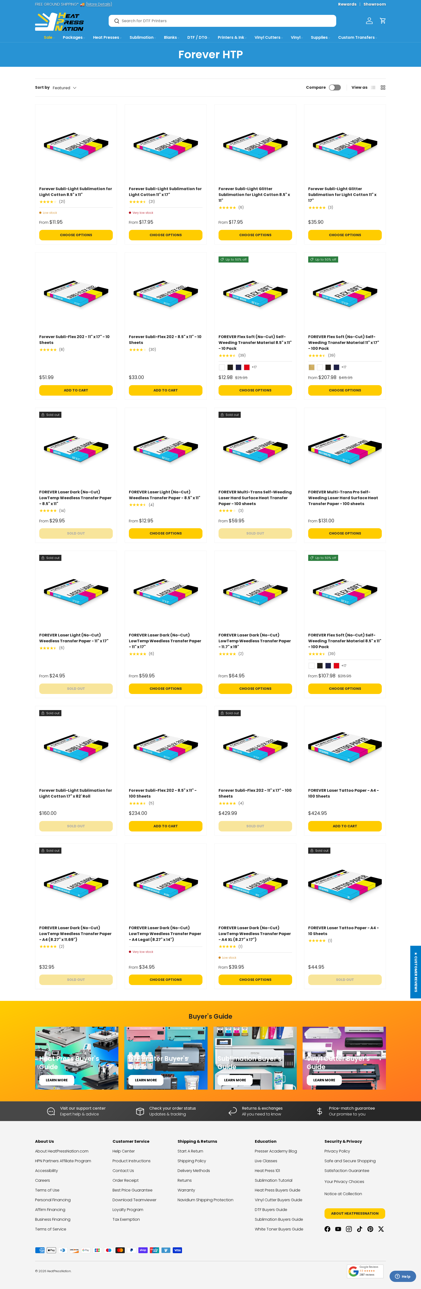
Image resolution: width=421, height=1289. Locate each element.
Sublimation (141, 37)
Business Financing (52, 1219)
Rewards (347, 4)
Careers (42, 1180)
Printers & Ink (231, 37)
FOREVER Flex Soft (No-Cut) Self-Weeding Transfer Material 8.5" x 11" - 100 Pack (344, 641)
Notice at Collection (343, 1194)
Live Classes (266, 1161)
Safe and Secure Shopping (350, 1161)
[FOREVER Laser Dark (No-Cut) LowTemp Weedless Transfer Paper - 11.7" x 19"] (255, 591)
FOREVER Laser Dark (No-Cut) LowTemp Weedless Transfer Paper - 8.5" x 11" (75, 498)
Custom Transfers (356, 37)
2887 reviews (367, 1275)
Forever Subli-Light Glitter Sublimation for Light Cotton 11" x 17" (342, 194)
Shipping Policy (192, 1161)
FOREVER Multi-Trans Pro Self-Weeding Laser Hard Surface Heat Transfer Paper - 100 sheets (343, 498)
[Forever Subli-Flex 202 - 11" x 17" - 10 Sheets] (76, 293)
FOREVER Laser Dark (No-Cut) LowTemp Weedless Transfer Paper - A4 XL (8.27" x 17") (255, 933)
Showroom (375, 4)
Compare (316, 87)
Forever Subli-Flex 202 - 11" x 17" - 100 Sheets (255, 793)
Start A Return (190, 1151)
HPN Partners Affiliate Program (63, 1161)
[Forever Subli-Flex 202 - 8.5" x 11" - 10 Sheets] (165, 293)
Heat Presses (106, 37)
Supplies (319, 37)
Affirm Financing (50, 1209)
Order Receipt (126, 1180)
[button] (383, 20)
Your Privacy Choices (344, 1181)
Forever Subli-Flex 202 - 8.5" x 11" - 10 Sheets (165, 339)
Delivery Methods (194, 1170)
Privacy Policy (337, 1151)
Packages (73, 37)
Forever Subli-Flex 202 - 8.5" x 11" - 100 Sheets (163, 793)
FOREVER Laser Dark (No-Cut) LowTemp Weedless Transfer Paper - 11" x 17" (165, 641)
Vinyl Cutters (267, 37)
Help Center (124, 1151)
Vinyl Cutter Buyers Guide (278, 1200)
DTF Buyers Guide (271, 1209)
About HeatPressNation (355, 1213)
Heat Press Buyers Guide (277, 1190)
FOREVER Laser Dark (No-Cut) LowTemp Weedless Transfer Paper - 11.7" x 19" (255, 641)
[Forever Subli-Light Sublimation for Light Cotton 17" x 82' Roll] (76, 747)
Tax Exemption (126, 1219)
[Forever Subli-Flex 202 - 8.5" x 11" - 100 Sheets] (165, 747)
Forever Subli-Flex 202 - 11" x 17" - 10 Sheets (74, 339)
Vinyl (295, 37)
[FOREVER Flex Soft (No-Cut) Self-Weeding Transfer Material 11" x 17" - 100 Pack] (345, 293)
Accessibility (46, 1170)
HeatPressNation (59, 1271)
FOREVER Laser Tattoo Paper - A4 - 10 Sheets (343, 931)
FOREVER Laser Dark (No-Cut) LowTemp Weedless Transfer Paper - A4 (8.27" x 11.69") (75, 933)
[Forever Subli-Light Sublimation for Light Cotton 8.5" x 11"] (76, 145)
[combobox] (222, 21)
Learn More (57, 1080)
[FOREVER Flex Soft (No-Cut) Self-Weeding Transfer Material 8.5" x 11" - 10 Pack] (255, 293)
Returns (185, 1180)
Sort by (42, 87)
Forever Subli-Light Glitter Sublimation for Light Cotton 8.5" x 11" (254, 194)
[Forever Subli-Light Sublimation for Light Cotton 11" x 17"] (165, 145)
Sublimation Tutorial (273, 1180)
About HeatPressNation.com (61, 1151)
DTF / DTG (197, 37)
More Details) (99, 4)
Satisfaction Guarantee (347, 1170)
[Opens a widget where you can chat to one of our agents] (402, 1277)
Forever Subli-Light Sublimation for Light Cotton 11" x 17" (165, 191)
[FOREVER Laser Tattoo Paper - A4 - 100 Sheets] (345, 747)
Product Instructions (132, 1161)
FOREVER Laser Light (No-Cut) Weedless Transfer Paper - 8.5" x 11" (164, 495)
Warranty (186, 1190)
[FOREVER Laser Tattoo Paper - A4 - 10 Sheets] (345, 884)
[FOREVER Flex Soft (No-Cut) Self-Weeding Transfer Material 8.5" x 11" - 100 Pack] (345, 591)
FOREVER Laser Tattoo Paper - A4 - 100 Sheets (343, 793)
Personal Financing (53, 1200)
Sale (48, 37)
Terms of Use (47, 1190)
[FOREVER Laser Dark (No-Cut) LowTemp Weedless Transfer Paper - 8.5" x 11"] (76, 448)
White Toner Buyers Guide (279, 1229)
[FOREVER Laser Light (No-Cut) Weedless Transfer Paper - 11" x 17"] (76, 591)
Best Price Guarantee (133, 1190)
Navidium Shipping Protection (205, 1200)
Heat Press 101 (267, 1170)
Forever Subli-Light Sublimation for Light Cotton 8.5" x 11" (75, 191)
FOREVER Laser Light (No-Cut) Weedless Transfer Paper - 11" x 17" (73, 638)
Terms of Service (50, 1229)
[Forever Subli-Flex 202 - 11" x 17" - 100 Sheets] (255, 747)
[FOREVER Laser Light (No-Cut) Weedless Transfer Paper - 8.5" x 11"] (165, 448)
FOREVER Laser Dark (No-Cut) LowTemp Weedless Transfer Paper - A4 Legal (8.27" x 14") (165, 933)
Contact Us (123, 1170)
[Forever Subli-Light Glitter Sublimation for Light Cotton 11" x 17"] (345, 145)
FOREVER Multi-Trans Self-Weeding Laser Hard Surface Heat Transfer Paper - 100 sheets (255, 498)
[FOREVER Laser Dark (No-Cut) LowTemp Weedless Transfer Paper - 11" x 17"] (165, 591)
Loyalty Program (128, 1209)
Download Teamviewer (134, 1200)
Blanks (170, 37)
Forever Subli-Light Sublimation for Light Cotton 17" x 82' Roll (75, 793)
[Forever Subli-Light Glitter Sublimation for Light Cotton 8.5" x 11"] (255, 145)
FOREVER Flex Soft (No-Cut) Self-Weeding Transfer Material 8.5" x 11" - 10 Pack (255, 342)
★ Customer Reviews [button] (415, 972)
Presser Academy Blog (276, 1151)
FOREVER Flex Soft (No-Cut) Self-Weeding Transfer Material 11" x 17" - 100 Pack (343, 342)
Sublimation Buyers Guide (279, 1219)
